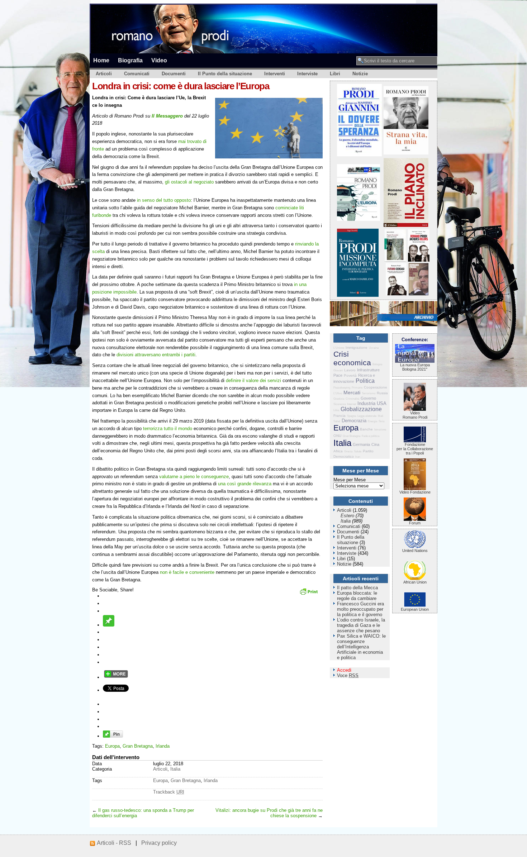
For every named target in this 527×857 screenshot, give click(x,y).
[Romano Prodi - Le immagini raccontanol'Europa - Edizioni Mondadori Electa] (358, 219)
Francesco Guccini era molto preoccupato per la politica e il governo (360, 609)
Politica (365, 381)
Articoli (104, 73)
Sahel (336, 421)
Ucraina (374, 347)
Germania (361, 444)
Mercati (351, 392)
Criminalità (352, 398)
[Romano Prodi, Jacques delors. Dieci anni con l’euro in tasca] (418, 260)
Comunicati (136, 73)
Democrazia (354, 420)
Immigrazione (356, 347)
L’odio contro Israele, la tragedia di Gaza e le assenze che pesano (361, 625)
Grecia (348, 451)
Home (101, 60)
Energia (372, 421)
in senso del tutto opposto (164, 200)
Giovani (338, 370)
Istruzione (380, 429)
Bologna (377, 364)
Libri (335, 73)
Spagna (351, 416)
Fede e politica (370, 436)
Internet (351, 404)
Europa (112, 746)
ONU (337, 436)
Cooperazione (375, 387)
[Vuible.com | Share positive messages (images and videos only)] (108, 625)
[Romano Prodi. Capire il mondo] (395, 260)
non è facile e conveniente (187, 572)
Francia (339, 416)
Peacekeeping (341, 387)
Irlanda (163, 746)
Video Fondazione (415, 492)
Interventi (274, 73)
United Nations (415, 550)
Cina (375, 444)
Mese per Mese (349, 479)
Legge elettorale (366, 416)
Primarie (357, 387)
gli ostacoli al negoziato (189, 182)
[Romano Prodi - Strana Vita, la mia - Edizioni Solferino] (406, 153)
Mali (380, 416)
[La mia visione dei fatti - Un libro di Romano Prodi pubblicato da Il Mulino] (418, 293)
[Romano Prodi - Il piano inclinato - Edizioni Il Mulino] (406, 225)
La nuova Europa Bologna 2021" (415, 367)
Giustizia (338, 398)
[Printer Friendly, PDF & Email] (310, 594)
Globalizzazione (361, 409)
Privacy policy (159, 843)
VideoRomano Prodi (415, 415)
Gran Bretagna (138, 746)
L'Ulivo (337, 393)
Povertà (350, 375)
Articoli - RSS (114, 843)
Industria (366, 403)
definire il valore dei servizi (253, 380)
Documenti (174, 73)
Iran (357, 456)
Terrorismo (368, 393)
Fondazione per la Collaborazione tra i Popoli (415, 448)
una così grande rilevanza (244, 483)
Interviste (307, 73)
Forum (415, 523)
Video (159, 60)
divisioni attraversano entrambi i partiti (155, 354)
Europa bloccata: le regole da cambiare (357, 595)
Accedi (344, 670)
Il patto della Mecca (357, 587)
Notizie (360, 73)
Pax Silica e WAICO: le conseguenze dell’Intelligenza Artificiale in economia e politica (361, 646)
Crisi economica (352, 358)
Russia (382, 393)
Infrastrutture (368, 370)
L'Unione (338, 347)
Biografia (130, 60)
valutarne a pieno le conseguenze (194, 476)
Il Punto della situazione (225, 73)
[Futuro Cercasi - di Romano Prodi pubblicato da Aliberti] (396, 293)
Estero (347, 515)
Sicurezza (339, 404)
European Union (415, 609)
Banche (366, 429)
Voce (348, 675)
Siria (381, 421)
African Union (415, 582)
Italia (175, 769)
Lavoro (350, 370)
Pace (337, 375)
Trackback (168, 792)
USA (381, 403)
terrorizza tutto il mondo (167, 428)
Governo (368, 398)
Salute (357, 451)
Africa (338, 451)
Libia (336, 410)
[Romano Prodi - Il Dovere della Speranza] (359, 154)
